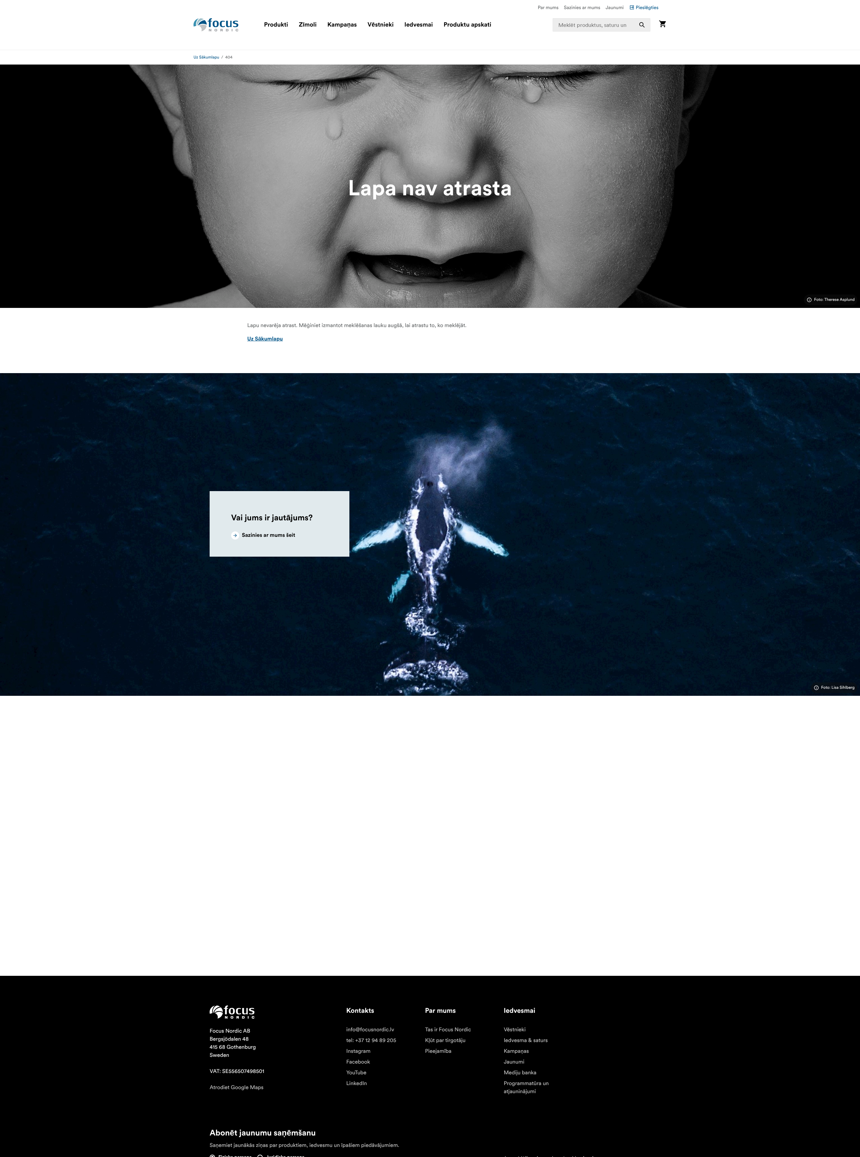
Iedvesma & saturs (526, 1040)
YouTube (356, 1072)
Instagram (358, 1051)
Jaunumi (615, 7)
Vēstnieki (381, 25)
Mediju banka (520, 1072)
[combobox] (602, 25)
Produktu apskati (467, 25)
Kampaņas (342, 25)
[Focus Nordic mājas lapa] (216, 25)
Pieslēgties (647, 7)
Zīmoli (308, 25)
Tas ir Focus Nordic (448, 1029)
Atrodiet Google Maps (236, 1087)
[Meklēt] (642, 25)
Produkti (276, 25)
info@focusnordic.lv (370, 1029)
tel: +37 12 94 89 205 (371, 1040)
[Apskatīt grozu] (662, 25)
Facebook (358, 1062)
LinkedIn (356, 1083)
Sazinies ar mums (582, 7)
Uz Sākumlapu (206, 57)
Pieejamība (438, 1051)
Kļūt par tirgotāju (445, 1040)
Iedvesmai (418, 25)
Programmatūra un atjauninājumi (526, 1087)
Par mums (548, 7)
